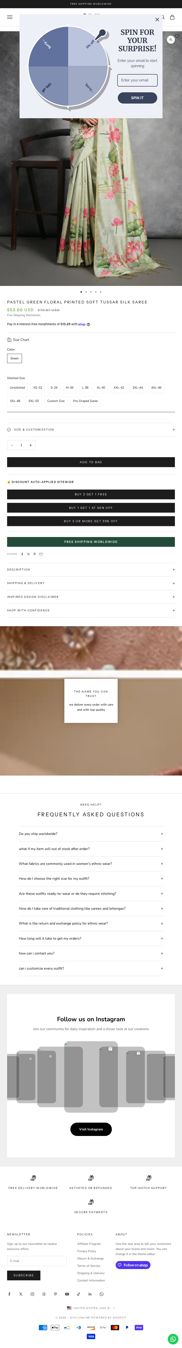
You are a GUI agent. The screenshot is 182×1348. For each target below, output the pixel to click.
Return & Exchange (90, 1258)
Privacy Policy (86, 1251)
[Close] (157, 19)
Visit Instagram (91, 1129)
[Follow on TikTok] (78, 1294)
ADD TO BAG (91, 462)
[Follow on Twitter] (21, 1294)
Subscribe (24, 1275)
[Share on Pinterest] (34, 554)
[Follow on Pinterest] (55, 1294)
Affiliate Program (89, 1244)
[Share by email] (41, 554)
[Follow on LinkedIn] (90, 1294)
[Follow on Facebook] (9, 1294)
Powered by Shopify (109, 1317)
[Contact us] (173, 1339)
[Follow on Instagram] (32, 1294)
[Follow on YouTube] (67, 1294)
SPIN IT (137, 98)
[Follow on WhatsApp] (101, 1294)
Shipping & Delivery (91, 1273)
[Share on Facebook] (22, 554)
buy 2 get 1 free (91, 494)
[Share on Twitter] (28, 554)
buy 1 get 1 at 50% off (91, 508)
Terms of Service (88, 1266)
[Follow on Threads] (44, 1294)
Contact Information (91, 1280)
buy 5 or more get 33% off (91, 521)
